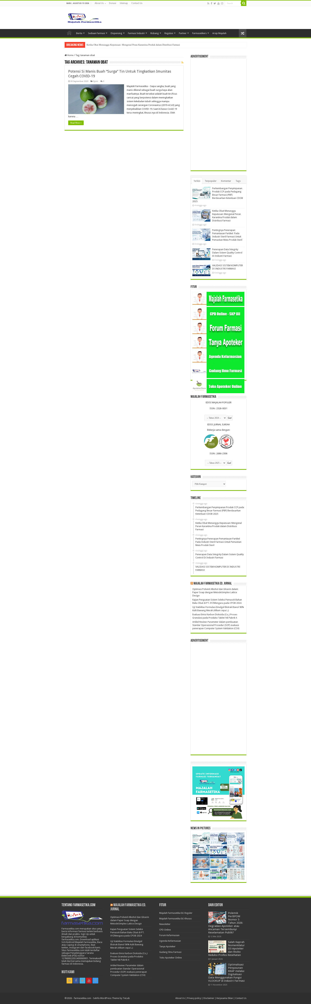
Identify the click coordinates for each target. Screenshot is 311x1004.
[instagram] (222, 3)
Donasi (112, 3)
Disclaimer (208, 998)
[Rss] (208, 3)
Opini (95, 81)
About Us (99, 3)
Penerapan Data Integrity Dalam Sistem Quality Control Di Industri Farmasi (227, 252)
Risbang (154, 33)
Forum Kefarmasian (169, 935)
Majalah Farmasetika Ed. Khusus (175, 918)
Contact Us (136, 3)
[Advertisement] (218, 115)
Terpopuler (211, 181)
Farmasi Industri (136, 33)
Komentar (226, 181)
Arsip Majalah (219, 33)
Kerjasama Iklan (225, 998)
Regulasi (168, 33)
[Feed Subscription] (182, 62)
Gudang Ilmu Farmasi (170, 952)
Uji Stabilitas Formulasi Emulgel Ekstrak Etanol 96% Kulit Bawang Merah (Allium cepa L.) (126, 944)
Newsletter (164, 924)
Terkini (196, 181)
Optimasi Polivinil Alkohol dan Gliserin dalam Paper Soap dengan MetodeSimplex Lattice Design (215, 592)
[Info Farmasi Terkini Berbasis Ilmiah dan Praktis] (84, 17)
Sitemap (124, 3)
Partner (182, 33)
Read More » (76, 123)
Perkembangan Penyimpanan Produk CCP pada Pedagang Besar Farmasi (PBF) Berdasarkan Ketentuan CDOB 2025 (217, 195)
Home (69, 33)
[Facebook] (211, 3)
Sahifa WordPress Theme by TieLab (111, 998)
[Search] (243, 3)
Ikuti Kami (68, 972)
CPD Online (165, 929)
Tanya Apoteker (167, 946)
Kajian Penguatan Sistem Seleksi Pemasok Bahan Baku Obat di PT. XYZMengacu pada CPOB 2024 (127, 932)
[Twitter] (214, 3)
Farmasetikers (199, 33)
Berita (79, 33)
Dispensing (116, 33)
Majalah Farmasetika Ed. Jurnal (213, 583)
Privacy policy (194, 998)
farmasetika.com (82, 998)
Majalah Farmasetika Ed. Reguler (175, 913)
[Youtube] (218, 3)
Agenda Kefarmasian (170, 941)
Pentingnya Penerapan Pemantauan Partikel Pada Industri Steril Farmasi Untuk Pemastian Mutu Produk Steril (140, 44)
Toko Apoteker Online (170, 957)
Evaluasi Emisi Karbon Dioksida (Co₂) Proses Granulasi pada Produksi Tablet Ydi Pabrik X (129, 956)
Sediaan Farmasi (96, 33)
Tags (238, 181)
